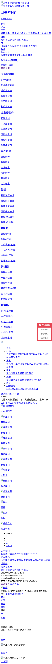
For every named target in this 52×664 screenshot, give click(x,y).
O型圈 (46, 354)
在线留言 (5, 584)
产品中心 (5, 557)
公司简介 (5, 46)
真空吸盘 (33, 354)
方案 (3, 30)
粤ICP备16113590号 (14, 594)
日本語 (29, 55)
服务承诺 (23, 40)
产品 (3, 27)
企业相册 (23, 46)
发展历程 (14, 46)
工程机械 (14, 33)
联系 (3, 49)
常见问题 (14, 40)
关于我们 (5, 551)
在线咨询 (14, 584)
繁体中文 (14, 55)
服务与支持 (6, 567)
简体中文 (5, 55)
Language (5, 52)
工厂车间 (5, 403)
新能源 (47, 33)
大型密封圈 (11, 354)
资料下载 (5, 40)
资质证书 (23, 403)
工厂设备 (14, 403)
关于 (3, 43)
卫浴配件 (32, 33)
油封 (40, 354)
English (22, 55)
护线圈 (9, 357)
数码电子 (5, 33)
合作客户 (32, 46)
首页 (3, 24)
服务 (3, 37)
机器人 (40, 33)
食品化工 (23, 33)
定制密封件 (23, 354)
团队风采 (32, 403)
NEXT (9, 545)
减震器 (16, 357)
